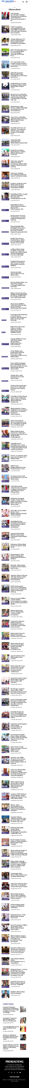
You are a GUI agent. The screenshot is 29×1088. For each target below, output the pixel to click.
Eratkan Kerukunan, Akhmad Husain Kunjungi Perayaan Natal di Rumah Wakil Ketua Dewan (18, 624)
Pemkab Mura (5, 19)
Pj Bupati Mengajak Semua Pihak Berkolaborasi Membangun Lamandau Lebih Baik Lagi (19, 830)
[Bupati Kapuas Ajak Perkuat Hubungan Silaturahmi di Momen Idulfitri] (5, 557)
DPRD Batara (4, 471)
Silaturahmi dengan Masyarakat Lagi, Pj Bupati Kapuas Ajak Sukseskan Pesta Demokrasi (17, 784)
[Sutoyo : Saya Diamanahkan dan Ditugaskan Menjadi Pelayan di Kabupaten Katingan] (5, 807)
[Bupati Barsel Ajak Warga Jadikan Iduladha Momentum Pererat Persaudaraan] (5, 109)
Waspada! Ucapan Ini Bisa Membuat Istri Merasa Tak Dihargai (10, 1019)
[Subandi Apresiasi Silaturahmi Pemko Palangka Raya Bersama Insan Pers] (5, 75)
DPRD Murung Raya (5, 244)
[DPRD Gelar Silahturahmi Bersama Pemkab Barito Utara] (5, 468)
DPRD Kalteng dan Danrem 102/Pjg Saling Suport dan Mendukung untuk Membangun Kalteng (19, 589)
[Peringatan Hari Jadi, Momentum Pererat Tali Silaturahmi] (5, 478)
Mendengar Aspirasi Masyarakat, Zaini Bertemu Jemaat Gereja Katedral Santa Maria (19, 691)
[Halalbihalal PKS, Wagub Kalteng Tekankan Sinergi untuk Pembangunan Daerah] (5, 196)
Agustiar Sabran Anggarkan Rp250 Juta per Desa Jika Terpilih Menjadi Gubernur (18, 819)
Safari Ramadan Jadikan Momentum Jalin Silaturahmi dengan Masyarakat (19, 927)
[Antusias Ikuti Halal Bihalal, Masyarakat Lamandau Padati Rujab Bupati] (5, 536)
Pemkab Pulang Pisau (5, 267)
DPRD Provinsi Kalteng (5, 591)
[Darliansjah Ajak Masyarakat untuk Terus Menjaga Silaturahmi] (5, 876)
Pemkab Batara (5, 89)
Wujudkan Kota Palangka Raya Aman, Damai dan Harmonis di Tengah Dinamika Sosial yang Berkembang (19, 446)
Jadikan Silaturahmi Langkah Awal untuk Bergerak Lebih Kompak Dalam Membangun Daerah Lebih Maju (19, 252)
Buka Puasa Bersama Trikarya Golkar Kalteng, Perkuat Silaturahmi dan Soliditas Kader (18, 329)
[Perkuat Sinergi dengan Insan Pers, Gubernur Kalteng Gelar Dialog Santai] (5, 388)
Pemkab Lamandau (4, 254)
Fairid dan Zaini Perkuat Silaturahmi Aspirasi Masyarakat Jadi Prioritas (19, 680)
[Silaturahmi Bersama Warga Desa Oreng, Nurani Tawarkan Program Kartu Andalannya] (5, 668)
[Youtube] (20, 1073)
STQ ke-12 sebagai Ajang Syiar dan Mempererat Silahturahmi (19, 457)
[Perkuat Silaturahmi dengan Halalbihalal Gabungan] (5, 907)
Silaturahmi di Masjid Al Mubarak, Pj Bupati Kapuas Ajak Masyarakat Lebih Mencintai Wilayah (19, 853)
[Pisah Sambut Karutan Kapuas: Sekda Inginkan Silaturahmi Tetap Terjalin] (5, 842)
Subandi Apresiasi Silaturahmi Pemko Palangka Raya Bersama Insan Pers (19, 75)
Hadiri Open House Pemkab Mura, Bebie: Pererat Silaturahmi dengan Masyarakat (18, 241)
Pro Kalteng (4, 44)
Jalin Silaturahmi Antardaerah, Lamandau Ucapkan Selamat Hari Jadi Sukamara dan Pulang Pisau (19, 489)
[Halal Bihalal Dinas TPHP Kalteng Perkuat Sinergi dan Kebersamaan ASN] (5, 207)
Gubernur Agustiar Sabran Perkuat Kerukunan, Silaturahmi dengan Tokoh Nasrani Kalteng (19, 164)
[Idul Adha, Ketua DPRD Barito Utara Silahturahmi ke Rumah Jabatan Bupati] (5, 513)
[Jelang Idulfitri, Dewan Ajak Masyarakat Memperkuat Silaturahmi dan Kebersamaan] (5, 341)
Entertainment (5, 288)
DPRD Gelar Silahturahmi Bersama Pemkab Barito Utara (18, 467)
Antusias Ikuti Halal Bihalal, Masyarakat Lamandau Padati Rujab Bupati (19, 536)
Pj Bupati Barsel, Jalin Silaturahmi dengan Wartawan (18, 916)
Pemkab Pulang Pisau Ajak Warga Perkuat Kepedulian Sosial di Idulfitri (18, 263)
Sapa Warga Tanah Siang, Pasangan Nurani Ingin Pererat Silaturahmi (19, 749)
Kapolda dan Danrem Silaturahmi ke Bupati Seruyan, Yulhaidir (18, 983)
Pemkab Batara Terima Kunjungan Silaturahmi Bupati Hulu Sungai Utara (18, 86)
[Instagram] (12, 1073)
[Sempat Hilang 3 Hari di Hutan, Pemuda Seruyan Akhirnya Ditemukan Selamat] (23, 1047)
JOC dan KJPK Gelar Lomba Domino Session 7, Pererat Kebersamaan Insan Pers (19, 64)
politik (3, 763)
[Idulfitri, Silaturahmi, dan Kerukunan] (5, 994)
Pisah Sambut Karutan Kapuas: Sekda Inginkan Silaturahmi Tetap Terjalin (19, 842)
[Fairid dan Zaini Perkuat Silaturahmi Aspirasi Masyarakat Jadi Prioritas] (5, 680)
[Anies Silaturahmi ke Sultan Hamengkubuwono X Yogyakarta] (5, 961)
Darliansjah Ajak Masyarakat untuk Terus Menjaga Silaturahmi (19, 875)
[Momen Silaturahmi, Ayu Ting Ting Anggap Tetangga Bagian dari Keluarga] (5, 285)
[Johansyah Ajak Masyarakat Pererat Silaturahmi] (5, 274)
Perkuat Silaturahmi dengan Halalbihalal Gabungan (17, 906)
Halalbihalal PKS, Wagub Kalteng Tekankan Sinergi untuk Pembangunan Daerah (19, 196)
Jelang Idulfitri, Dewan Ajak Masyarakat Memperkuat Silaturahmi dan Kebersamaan (18, 341)
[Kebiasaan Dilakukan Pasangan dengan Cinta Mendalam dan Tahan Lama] (23, 1037)
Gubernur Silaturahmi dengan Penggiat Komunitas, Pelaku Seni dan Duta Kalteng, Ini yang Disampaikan (19, 772)
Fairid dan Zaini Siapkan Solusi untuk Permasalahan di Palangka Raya (19, 726)
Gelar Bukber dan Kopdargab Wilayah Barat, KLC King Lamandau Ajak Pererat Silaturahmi (19, 354)
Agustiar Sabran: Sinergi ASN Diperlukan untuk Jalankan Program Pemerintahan (19, 578)
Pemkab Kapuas (5, 99)
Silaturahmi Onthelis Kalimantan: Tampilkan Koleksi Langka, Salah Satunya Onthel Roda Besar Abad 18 (18, 864)
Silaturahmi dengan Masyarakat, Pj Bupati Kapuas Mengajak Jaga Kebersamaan (18, 896)
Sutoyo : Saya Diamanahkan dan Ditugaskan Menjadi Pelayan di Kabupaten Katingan (18, 807)
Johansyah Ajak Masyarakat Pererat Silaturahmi (17, 273)
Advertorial (4, 356)
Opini (3, 997)
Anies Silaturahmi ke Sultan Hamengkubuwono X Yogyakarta (18, 961)
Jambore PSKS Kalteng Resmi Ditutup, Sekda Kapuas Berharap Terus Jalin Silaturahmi (19, 796)
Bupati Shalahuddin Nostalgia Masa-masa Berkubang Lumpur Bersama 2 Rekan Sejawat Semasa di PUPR (19, 229)
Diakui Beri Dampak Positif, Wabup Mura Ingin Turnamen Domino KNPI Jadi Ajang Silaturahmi (19, 501)
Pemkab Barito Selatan (5, 112)
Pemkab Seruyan (4, 987)
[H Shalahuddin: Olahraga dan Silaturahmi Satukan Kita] (5, 142)
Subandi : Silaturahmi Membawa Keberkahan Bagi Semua (18, 566)
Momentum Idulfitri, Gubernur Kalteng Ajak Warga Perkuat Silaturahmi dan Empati (18, 306)
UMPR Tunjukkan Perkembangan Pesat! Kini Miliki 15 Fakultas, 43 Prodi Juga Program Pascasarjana (18, 29)
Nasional (4, 320)
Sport (3, 67)
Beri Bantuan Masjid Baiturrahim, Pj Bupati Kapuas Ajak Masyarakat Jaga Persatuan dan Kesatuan (19, 737)
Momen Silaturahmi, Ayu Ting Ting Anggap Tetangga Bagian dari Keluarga (19, 284)
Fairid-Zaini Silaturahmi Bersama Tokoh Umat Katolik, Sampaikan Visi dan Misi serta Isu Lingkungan (19, 702)
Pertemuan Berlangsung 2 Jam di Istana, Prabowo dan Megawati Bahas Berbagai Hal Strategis (19, 317)
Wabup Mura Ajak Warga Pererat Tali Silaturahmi (17, 377)
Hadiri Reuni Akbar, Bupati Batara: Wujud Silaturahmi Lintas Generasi (18, 152)
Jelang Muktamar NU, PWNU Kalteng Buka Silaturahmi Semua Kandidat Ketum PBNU (18, 41)
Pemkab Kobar (5, 975)
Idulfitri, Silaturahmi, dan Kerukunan (18, 992)
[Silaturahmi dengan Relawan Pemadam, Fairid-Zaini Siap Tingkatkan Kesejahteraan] (5, 646)
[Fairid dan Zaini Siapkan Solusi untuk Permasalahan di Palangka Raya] (5, 726)
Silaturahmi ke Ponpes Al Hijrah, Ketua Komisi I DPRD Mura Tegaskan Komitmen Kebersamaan (19, 411)
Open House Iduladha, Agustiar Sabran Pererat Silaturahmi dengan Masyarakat (19, 119)
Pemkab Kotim (5, 717)
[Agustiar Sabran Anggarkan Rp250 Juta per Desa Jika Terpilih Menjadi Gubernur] (5, 819)
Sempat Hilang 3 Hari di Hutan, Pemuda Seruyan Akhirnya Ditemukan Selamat (11, 1047)
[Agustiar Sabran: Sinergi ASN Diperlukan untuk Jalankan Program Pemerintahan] (5, 578)
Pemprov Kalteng (4, 122)
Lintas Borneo (5, 867)
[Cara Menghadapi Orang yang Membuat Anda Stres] (23, 1029)
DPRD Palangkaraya (5, 78)
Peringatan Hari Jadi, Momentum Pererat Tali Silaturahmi (19, 477)
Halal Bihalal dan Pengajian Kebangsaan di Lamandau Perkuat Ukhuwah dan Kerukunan (18, 524)
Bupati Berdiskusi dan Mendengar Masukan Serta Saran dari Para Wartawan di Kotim (18, 950)
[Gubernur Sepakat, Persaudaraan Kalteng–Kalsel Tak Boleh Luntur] (5, 175)
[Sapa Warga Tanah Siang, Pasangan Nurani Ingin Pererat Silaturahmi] (5, 749)
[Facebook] (9, 1073)
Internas (4, 32)
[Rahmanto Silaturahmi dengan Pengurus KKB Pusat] (5, 547)
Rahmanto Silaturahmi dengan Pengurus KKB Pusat (18, 545)
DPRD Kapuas (4, 616)
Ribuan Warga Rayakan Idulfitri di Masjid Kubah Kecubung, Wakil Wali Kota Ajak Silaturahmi (19, 295)
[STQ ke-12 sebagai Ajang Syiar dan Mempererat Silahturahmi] (5, 458)
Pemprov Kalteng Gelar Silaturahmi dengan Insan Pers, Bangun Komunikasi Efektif (19, 186)
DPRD (3, 516)
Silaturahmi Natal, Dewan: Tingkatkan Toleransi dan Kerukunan (17, 613)
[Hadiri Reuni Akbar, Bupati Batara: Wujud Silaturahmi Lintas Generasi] (5, 153)
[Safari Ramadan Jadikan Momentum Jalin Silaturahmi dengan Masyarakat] (5, 927)
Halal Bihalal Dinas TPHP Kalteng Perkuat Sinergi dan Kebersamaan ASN (18, 207)
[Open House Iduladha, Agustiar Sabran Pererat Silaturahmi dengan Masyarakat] (5, 119)
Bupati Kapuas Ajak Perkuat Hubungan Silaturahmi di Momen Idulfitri (18, 557)
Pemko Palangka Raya (5, 298)
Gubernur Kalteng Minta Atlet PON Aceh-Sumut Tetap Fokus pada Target (19, 885)
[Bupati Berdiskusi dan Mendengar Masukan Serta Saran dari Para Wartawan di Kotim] (5, 950)
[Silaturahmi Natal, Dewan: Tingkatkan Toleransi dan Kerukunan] (5, 613)
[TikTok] (14, 1073)
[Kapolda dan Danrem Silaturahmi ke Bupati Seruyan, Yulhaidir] (5, 984)
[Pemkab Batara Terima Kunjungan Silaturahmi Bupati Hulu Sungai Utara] (5, 86)
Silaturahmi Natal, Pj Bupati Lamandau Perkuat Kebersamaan (18, 635)
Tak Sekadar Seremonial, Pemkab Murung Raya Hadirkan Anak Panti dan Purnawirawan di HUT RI (19, 17)
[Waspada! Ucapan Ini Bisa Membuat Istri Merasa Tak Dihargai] (23, 1020)
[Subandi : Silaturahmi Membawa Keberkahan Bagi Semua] (5, 567)
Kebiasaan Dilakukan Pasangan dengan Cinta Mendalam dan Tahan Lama (10, 1037)
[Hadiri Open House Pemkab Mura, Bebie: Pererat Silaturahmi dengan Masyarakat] (5, 241)
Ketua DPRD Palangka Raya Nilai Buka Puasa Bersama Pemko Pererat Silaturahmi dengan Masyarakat (19, 366)
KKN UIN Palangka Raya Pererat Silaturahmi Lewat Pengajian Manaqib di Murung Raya (19, 52)
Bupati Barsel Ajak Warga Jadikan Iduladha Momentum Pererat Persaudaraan (19, 109)
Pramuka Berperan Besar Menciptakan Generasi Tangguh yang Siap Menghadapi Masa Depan (19, 714)
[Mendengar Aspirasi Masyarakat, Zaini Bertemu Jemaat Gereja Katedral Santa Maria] (5, 691)
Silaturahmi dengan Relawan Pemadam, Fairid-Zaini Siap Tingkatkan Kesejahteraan (17, 646)
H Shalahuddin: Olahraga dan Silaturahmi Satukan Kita (19, 141)
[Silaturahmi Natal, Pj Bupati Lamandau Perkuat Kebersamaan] (5, 636)
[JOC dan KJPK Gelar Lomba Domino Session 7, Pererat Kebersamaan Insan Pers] (5, 64)
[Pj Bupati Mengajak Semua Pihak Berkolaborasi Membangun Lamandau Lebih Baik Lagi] (5, 830)
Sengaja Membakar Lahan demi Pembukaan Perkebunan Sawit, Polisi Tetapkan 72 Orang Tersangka (11, 1009)
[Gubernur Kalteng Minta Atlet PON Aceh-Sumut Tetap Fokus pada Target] (5, 886)
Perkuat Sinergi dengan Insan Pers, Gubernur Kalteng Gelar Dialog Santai (19, 388)
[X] (17, 1073)
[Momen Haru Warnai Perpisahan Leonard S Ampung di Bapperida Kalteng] (5, 218)
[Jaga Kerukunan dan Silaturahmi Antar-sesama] (5, 658)
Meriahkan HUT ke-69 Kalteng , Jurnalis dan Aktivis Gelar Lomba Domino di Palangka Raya (18, 130)
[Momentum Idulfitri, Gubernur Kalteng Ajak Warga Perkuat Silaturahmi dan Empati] (5, 306)
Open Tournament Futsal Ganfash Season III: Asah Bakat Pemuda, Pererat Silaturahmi (19, 423)
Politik (3, 332)
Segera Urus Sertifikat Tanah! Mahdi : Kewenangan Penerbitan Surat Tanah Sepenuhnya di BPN (19, 601)
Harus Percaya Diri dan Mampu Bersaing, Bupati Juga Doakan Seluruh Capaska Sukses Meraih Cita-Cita (19, 97)
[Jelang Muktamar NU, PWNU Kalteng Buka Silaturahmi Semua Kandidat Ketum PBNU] (5, 41)
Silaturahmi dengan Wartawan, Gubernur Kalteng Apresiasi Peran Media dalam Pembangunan (19, 434)
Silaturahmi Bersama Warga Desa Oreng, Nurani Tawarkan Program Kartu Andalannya (18, 668)
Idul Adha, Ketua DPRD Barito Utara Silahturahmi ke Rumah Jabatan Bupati (18, 513)
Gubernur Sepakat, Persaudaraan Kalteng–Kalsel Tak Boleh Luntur (19, 174)
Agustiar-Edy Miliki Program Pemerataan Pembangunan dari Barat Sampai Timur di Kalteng (18, 760)
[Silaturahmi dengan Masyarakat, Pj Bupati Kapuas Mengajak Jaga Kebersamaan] (5, 896)
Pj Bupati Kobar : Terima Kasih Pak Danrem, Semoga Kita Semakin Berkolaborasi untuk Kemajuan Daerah (19, 972)
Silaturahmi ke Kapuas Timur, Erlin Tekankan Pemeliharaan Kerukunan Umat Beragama (18, 938)
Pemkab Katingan (4, 810)
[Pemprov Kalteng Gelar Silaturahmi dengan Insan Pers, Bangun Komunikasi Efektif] (5, 186)
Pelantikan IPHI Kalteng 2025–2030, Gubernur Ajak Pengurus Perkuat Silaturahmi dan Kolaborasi (19, 399)
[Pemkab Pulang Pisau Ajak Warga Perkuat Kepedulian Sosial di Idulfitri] (5, 264)
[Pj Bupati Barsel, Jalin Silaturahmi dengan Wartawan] (5, 917)
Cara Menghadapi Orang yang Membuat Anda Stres (11, 1028)
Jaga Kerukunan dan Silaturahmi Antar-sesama (18, 657)
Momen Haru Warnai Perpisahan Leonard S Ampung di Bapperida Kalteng (18, 218)
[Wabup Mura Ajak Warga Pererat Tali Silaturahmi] (5, 378)
